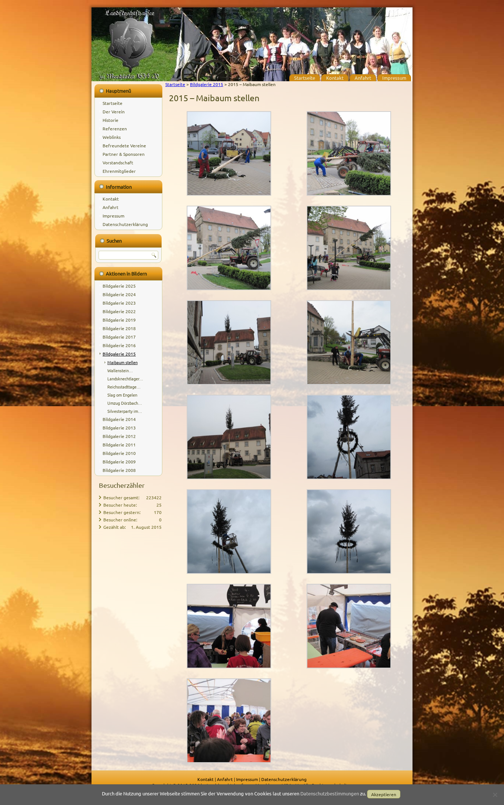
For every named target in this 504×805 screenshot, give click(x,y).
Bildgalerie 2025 (119, 286)
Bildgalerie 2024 (119, 294)
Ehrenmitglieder (119, 171)
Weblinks (112, 137)
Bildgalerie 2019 (119, 320)
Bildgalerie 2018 (119, 328)
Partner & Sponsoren (124, 154)
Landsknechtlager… (125, 378)
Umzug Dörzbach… (124, 403)
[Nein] (494, 794)
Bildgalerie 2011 (119, 445)
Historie (110, 120)
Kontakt (335, 78)
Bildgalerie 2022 (119, 311)
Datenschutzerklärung (125, 224)
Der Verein (114, 111)
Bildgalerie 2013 (119, 428)
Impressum (394, 78)
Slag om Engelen (122, 395)
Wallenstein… (120, 370)
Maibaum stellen (122, 362)
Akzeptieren (383, 794)
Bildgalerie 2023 (119, 303)
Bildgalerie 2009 (119, 462)
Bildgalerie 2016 (119, 345)
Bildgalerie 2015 (119, 354)
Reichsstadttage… (124, 387)
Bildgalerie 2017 (119, 337)
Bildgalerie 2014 (119, 419)
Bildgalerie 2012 (119, 436)
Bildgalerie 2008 (119, 470)
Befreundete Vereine (124, 145)
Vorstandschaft (118, 162)
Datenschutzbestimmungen (329, 793)
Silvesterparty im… (124, 411)
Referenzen (115, 128)
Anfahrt (363, 78)
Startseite (304, 78)
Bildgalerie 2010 (119, 453)
